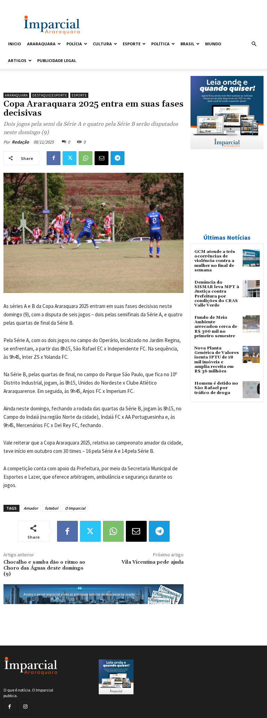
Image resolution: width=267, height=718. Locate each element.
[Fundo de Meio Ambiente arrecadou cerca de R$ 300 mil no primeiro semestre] (251, 323)
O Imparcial (75, 508)
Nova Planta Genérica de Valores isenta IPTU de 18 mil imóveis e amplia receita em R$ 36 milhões (216, 360)
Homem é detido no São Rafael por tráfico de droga (216, 388)
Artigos (17, 60)
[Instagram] (25, 707)
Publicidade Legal (56, 60)
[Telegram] (117, 158)
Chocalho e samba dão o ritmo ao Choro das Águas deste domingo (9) (44, 568)
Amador (31, 508)
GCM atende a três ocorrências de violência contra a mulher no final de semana (214, 261)
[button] (253, 44)
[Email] (101, 158)
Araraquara (41, 43)
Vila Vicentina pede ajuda (153, 562)
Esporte (131, 43)
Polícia (74, 43)
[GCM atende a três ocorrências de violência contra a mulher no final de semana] (251, 258)
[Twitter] (69, 158)
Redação (20, 142)
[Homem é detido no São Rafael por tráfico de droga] (251, 389)
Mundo (213, 43)
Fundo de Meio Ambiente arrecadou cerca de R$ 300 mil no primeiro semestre (215, 327)
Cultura (102, 43)
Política (160, 43)
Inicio (14, 43)
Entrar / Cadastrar (21, 4)
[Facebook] (53, 158)
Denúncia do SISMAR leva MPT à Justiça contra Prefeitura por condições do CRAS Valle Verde (216, 294)
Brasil (187, 43)
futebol (51, 508)
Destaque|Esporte (49, 95)
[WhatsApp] (85, 158)
